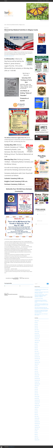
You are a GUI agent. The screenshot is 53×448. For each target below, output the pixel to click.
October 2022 (37, 403)
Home (5, 24)
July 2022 (36, 409)
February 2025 (37, 353)
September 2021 (37, 427)
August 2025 (37, 342)
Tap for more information (39, 141)
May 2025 (36, 347)
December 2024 (37, 356)
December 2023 (37, 378)
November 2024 (37, 358)
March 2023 (36, 394)
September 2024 (37, 362)
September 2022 (37, 405)
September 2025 (37, 340)
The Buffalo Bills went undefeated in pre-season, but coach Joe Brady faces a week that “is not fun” (41, 304)
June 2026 (36, 324)
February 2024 (37, 374)
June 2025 (36, 345)
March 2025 (36, 351)
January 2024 (37, 376)
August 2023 (37, 385)
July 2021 (36, 430)
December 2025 (37, 335)
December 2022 (37, 400)
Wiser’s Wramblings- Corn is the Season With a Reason (41, 314)
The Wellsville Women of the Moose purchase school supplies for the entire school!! (41, 301)
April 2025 (36, 349)
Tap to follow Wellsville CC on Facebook (41, 174)
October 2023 (37, 382)
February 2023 (37, 396)
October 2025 (37, 338)
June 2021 (36, 432)
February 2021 (37, 439)
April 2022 (36, 414)
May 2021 (36, 434)
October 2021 (37, 425)
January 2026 (37, 333)
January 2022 (37, 419)
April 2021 (36, 436)
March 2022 (36, 416)
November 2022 (37, 401)
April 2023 (36, 392)
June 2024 (36, 367)
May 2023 (36, 391)
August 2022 (37, 407)
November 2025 (37, 336)
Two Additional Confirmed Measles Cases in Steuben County (41, 290)
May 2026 (36, 326)
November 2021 (37, 423)
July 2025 (36, 344)
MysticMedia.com (11, 446)
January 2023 (37, 398)
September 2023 (37, 383)
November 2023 (37, 380)
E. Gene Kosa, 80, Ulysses (39, 298)
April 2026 (36, 327)
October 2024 (37, 360)
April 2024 (36, 371)
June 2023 (36, 389)
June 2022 (36, 410)
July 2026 (36, 322)
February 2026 (37, 331)
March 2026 (36, 329)
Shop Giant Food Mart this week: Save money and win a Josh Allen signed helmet (42, 308)
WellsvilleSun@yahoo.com (9, 55)
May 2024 (36, 369)
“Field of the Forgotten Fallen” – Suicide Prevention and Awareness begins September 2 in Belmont (41, 295)
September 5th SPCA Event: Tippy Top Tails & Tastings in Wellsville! (41, 292)
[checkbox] (1, 447)
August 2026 (37, 320)
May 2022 (36, 412)
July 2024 (36, 365)
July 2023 (36, 387)
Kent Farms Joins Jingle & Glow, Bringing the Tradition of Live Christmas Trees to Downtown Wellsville (41, 311)
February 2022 (37, 418)
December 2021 (37, 421)
